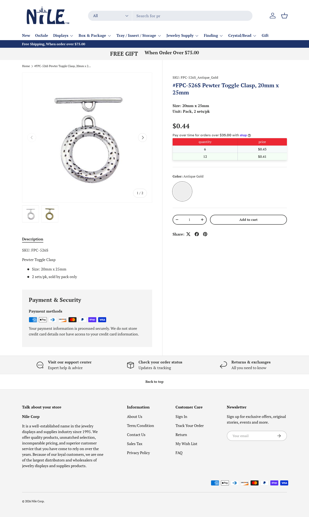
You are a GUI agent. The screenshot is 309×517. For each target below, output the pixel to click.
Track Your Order (190, 425)
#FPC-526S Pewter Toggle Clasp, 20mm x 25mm (62, 66)
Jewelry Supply (180, 35)
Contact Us (136, 434)
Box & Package (92, 35)
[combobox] (170, 16)
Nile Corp (38, 501)
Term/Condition (140, 425)
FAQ (179, 452)
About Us (134, 416)
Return (181, 434)
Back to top (154, 381)
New (26, 35)
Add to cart (248, 219)
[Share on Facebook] (197, 234)
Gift (265, 35)
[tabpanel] (87, 263)
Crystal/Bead (239, 35)
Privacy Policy (138, 452)
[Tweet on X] (188, 234)
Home (26, 66)
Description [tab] (32, 238)
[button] (284, 15)
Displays (60, 35)
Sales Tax (134, 443)
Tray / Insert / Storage (136, 35)
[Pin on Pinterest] (205, 234)
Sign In (181, 416)
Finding (211, 35)
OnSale (41, 35)
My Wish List (186, 443)
